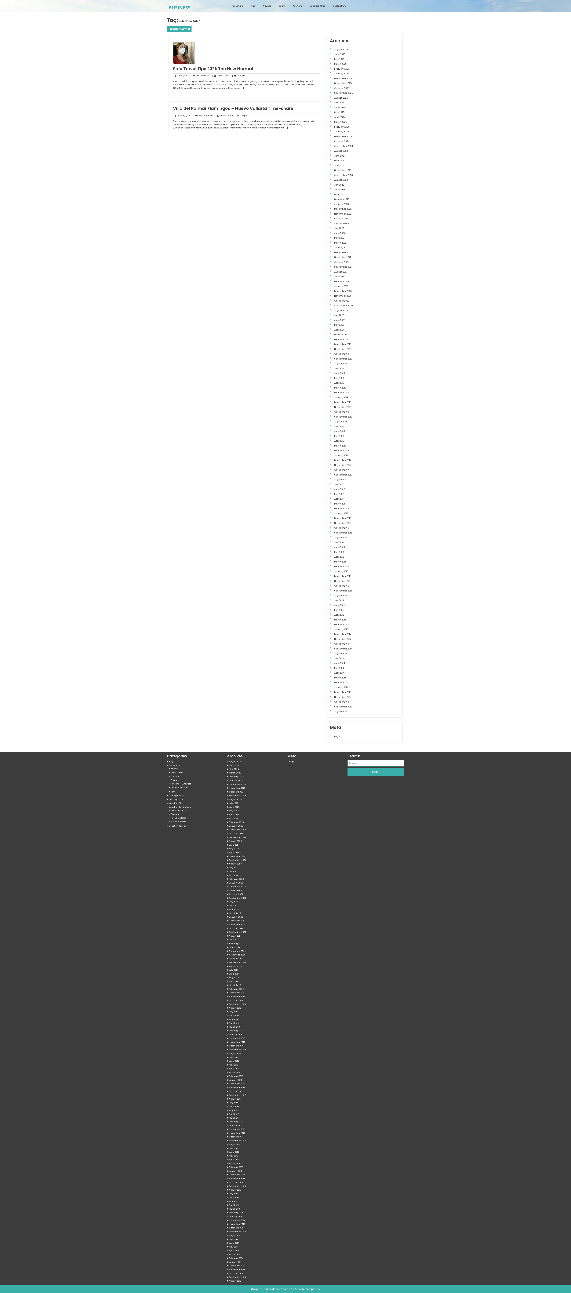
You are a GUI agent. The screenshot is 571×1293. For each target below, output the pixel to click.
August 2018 (340, 421)
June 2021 (339, 276)
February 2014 (341, 682)
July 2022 (339, 228)
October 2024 (341, 141)
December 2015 (342, 576)
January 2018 (341, 455)
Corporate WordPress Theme (271, 1289)
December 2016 (342, 518)
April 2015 (339, 614)
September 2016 (343, 532)
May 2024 (339, 160)
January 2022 (341, 247)
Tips (253, 5)
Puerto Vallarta (178, 821)
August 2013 (340, 711)
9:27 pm (241, 115)
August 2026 (341, 49)
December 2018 (342, 402)
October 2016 (341, 527)
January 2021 (341, 286)
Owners (175, 776)
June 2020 (339, 320)
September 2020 (343, 305)
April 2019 (339, 382)
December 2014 (342, 634)
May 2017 (339, 494)
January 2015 (341, 629)
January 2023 (341, 204)
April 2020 (339, 329)
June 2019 (339, 373)
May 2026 (339, 59)
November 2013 (342, 697)
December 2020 (343, 291)
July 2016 (339, 542)
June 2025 (339, 107)
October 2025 (341, 88)
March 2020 (340, 334)
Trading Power (176, 795)
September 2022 (343, 223)
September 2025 (343, 92)
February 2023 (341, 199)
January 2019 (341, 397)
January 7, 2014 (184, 115)
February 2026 (341, 68)
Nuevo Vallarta (178, 817)
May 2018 (339, 436)
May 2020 (339, 324)
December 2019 (342, 344)
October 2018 (341, 411)
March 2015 (340, 619)
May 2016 (339, 552)
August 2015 (341, 595)
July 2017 (339, 484)
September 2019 (343, 358)
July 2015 (339, 600)
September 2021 (343, 266)
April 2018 (339, 440)
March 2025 (340, 121)
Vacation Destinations (180, 807)
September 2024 (343, 146)
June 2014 (339, 663)
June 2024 (339, 155)
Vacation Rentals (177, 825)
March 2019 (340, 387)
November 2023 (343, 170)
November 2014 (342, 639)
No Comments (200, 75)
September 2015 (343, 590)
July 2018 (339, 426)
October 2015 (341, 585)
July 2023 (339, 184)
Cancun (175, 814)
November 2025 (343, 83)
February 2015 (341, 624)
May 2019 (339, 378)
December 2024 (343, 136)
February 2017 (341, 508)
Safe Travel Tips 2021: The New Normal (213, 69)
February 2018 (341, 450)
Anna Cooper (221, 75)
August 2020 (341, 310)
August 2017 (340, 479)
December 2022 (343, 208)
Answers (297, 5)
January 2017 (341, 513)
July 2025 (339, 102)
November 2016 (342, 523)
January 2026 (341, 73)
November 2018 (342, 407)
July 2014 (339, 658)
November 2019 (342, 349)
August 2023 (341, 179)
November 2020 (343, 295)
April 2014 (339, 672)
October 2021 (341, 262)
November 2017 (342, 465)
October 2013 (341, 701)
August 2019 (340, 363)
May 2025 (339, 112)
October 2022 (341, 218)
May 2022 (339, 237)
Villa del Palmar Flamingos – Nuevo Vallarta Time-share (233, 108)
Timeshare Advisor (179, 28)
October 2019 (341, 353)
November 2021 (342, 257)
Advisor (267, 5)
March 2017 (340, 503)
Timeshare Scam (179, 787)
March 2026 (340, 63)
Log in (337, 736)
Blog (171, 761)
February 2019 (341, 392)
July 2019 (339, 368)
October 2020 (341, 300)
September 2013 (343, 706)
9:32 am (238, 75)
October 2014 (341, 643)
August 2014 (341, 653)
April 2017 (339, 498)
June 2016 (339, 547)
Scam (282, 5)
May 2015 (339, 610)
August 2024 (341, 150)
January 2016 (341, 571)
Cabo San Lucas (179, 810)
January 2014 (341, 687)
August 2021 (340, 271)
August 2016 (340, 537)
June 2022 (339, 233)
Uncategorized (176, 799)
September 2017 (343, 474)
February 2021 (341, 281)
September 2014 (343, 648)
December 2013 (342, 692)
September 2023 (343, 175)
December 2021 (342, 252)
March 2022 (340, 242)
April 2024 (339, 165)
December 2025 (343, 78)
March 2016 (340, 561)
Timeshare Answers (181, 783)
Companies (177, 772)
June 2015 (339, 605)
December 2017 (342, 460)
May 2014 (339, 668)
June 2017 (339, 489)
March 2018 (340, 445)
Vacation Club (317, 5)
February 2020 (341, 339)
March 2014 (340, 677)
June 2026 (339, 54)
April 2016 (339, 556)
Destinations (339, 5)
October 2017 (341, 469)
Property (175, 780)
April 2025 (339, 117)
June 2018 (339, 431)
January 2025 (341, 131)
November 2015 (342, 581)
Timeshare (237, 5)
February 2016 (341, 566)
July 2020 (339, 315)
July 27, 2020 (182, 75)
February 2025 (342, 126)
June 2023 (339, 189)
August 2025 (341, 97)
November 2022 (342, 213)
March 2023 (340, 194)
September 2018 (343, 416)
